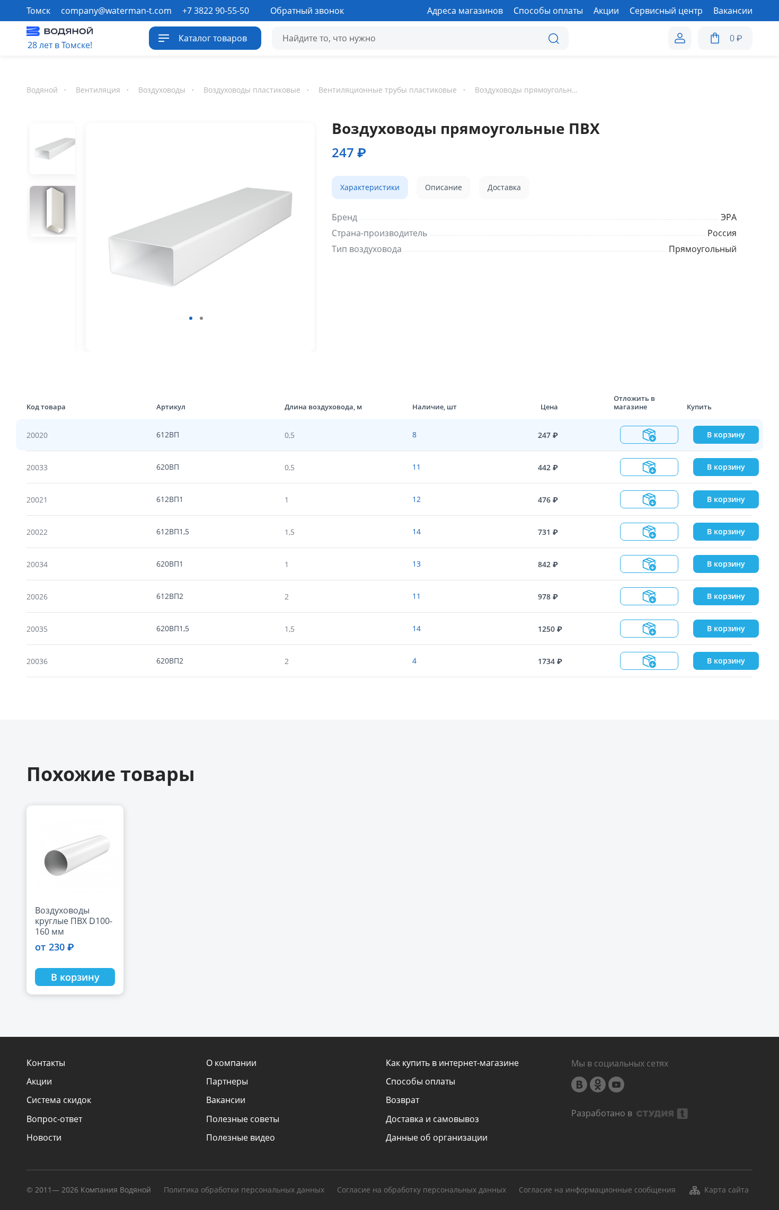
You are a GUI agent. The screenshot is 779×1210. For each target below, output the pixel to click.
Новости (43, 1138)
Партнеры (227, 1082)
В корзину (726, 434)
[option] (196, 235)
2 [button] (201, 318)
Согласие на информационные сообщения (597, 1190)
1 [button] (190, 318)
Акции (39, 1082)
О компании (231, 1063)
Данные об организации (437, 1138)
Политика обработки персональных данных (244, 1190)
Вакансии (225, 1100)
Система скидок (58, 1100)
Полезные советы (242, 1119)
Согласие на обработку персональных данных (421, 1190)
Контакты (45, 1063)
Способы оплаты (420, 1082)
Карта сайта (726, 1190)
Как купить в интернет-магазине (452, 1063)
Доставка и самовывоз (432, 1119)
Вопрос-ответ (54, 1119)
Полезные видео (240, 1138)
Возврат (402, 1100)
